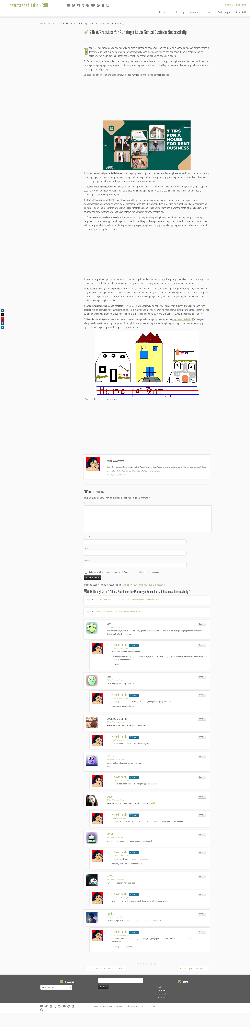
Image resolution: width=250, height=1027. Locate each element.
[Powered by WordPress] (129, 1006)
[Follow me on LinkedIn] (104, 5)
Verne (110, 876)
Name (87, 537)
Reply (201, 624)
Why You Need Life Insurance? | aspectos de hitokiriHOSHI (117, 611)
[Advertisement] (147, 98)
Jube (110, 796)
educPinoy (179, 12)
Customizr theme (150, 1006)
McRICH (111, 834)
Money (193, 12)
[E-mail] (69, 5)
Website (87, 560)
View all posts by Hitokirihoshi (118, 475)
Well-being (223, 12)
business (52, 23)
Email (87, 548)
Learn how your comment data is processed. (144, 584)
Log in (160, 987)
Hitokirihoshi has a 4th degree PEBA (105, 968)
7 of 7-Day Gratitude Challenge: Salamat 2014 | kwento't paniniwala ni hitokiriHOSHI (127, 599)
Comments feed (163, 994)
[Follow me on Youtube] (94, 5)
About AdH (241, 12)
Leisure (207, 12)
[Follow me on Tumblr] (84, 5)
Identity (163, 12)
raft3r (110, 756)
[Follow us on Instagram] (108, 5)
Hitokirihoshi (119, 645)
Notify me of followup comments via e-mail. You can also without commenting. (124, 572)
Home (43, 23)
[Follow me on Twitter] (74, 5)
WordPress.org (162, 997)
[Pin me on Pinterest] (99, 5)
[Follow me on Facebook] (79, 5)
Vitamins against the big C (192, 968)
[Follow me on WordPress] (88, 5)
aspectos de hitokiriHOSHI (29, 5)
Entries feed (162, 990)
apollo (110, 913)
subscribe (138, 572)
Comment (88, 503)
